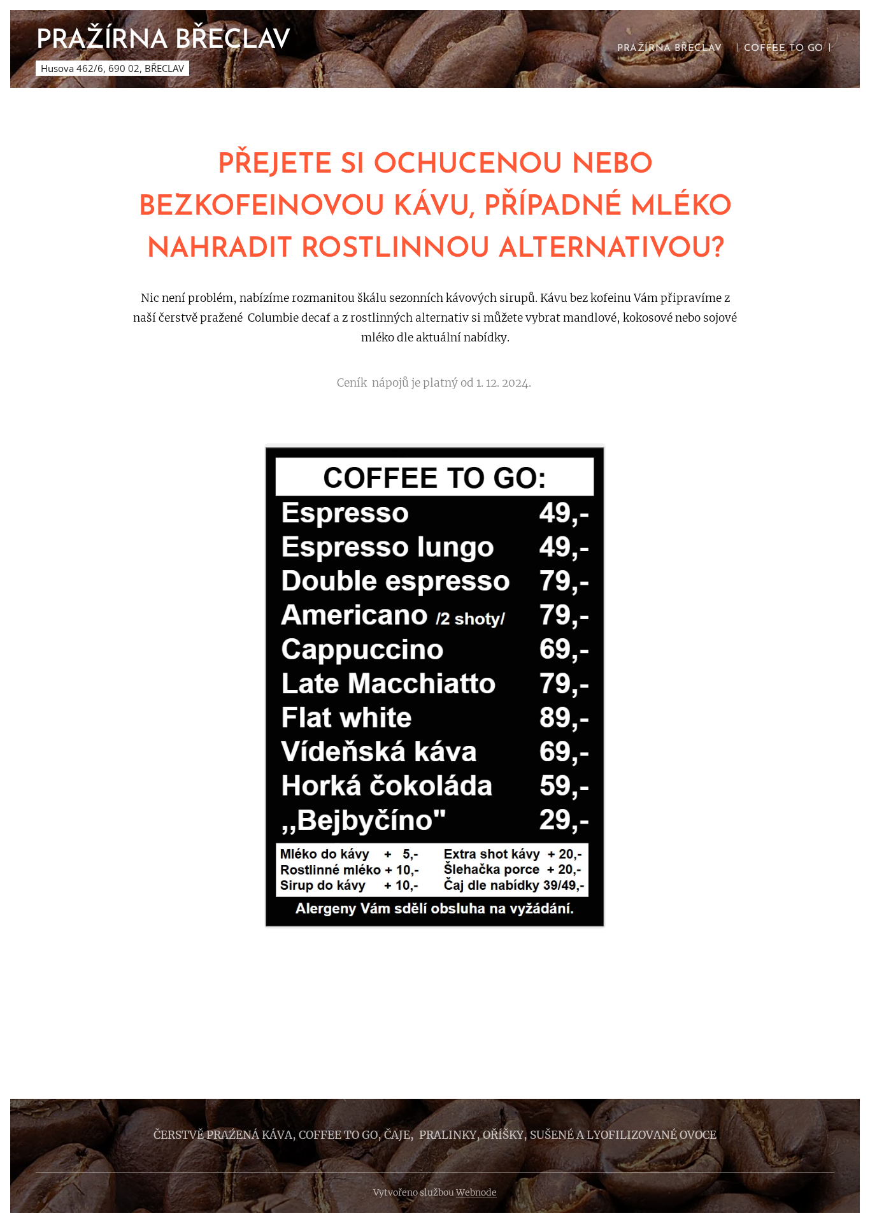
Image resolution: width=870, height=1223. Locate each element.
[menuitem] (669, 49)
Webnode (476, 1192)
